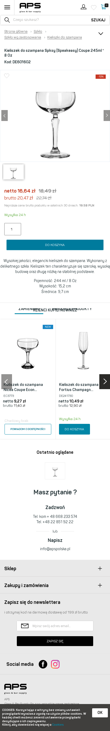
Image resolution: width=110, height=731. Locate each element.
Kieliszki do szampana (64, 37)
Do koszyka (55, 245)
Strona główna (16, 31)
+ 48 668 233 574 (62, 516)
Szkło (38, 31)
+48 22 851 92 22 (58, 522)
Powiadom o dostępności (27, 429)
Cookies (58, 724)
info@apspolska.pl (55, 549)
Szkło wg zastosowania (22, 37)
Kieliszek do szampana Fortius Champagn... (79, 387)
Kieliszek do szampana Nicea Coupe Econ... (23, 387)
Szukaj (98, 20)
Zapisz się (55, 641)
